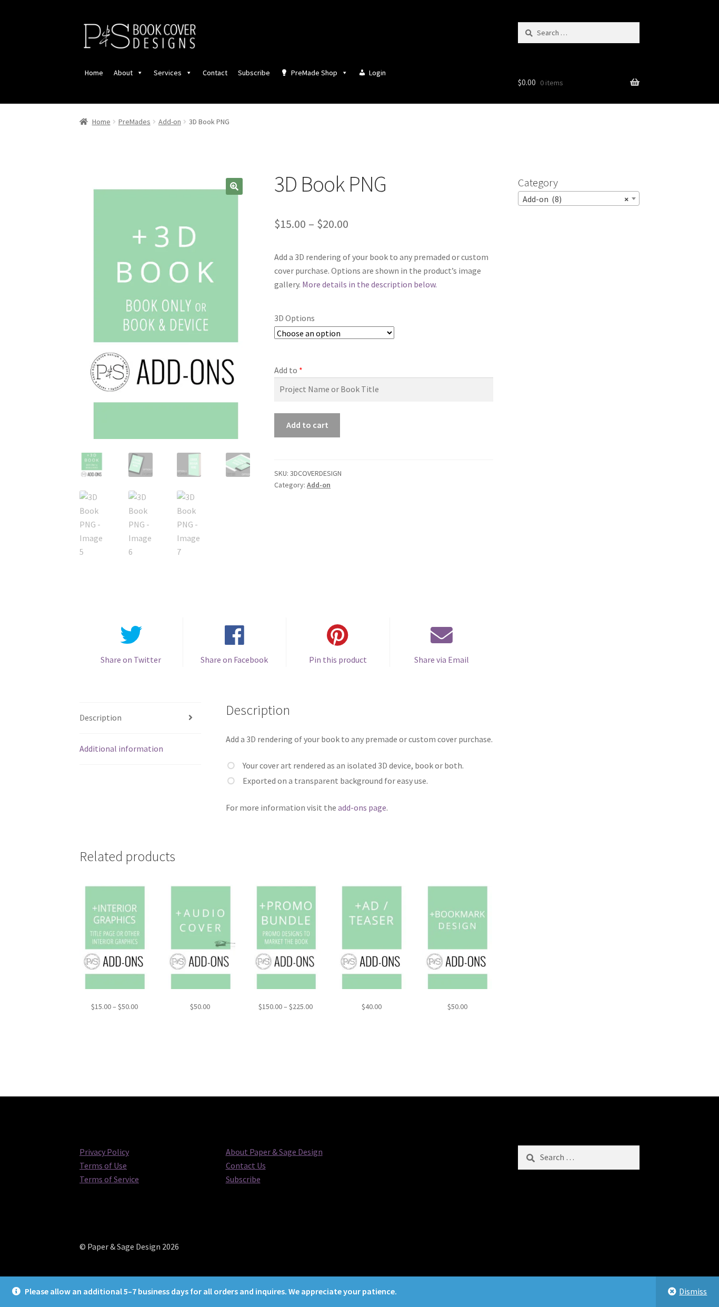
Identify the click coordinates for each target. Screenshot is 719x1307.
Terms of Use (103, 1165)
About (123, 72)
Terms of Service (109, 1179)
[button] (234, 186)
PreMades (134, 121)
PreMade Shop (314, 72)
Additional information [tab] (121, 748)
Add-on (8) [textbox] (575, 199)
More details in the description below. (369, 284)
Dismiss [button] (693, 1291)
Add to (285, 370)
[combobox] (579, 198)
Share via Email (441, 659)
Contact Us (246, 1165)
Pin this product (338, 659)
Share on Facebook (234, 659)
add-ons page (362, 807)
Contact (215, 72)
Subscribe (254, 72)
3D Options (294, 318)
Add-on (169, 121)
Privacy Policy (104, 1151)
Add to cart (307, 425)
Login (377, 72)
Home (94, 72)
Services (168, 72)
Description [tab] (100, 717)
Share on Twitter (131, 659)
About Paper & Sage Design (274, 1151)
